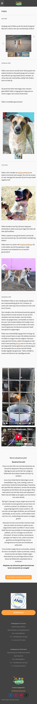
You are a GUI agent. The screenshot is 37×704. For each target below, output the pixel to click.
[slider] (10, 423)
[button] (33, 36)
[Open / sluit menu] (2, 3)
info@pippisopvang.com (18, 691)
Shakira (21, 173)
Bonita (28, 173)
